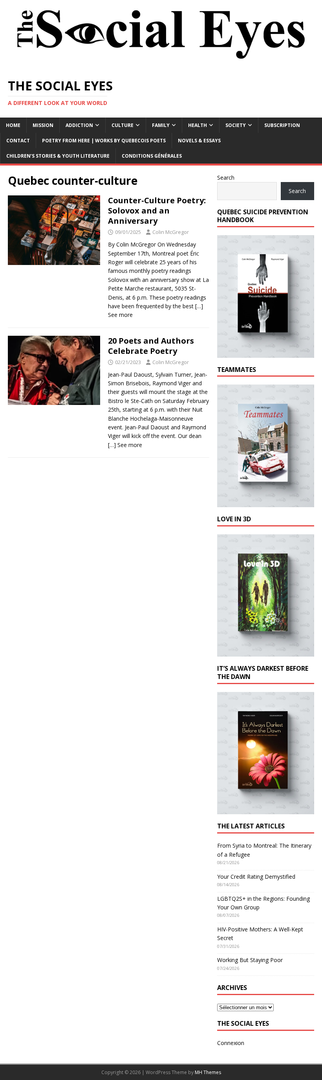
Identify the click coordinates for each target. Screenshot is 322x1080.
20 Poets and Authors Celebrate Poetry (151, 345)
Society (235, 125)
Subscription (282, 125)
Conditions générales (152, 156)
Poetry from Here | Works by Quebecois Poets (104, 140)
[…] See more (125, 445)
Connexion (230, 1043)
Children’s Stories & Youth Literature (58, 156)
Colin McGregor (170, 232)
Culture (123, 125)
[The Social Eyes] (161, 65)
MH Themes (208, 1072)
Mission (43, 125)
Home (13, 125)
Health (197, 125)
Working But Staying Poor (250, 960)
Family (161, 125)
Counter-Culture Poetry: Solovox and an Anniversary (157, 210)
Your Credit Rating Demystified (256, 876)
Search (225, 177)
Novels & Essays (199, 140)
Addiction (79, 125)
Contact (18, 140)
